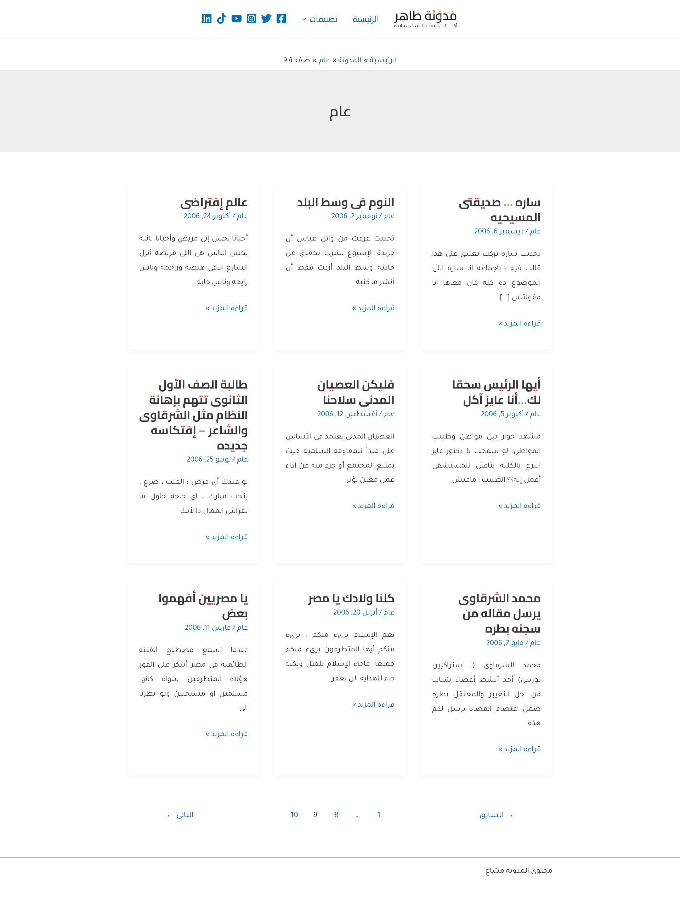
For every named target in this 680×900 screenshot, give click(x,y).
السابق (497, 816)
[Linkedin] (207, 18)
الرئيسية (366, 19)
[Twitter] (266, 18)
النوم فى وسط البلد (346, 202)
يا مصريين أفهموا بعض (203, 605)
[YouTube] (236, 18)
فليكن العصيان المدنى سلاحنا (356, 392)
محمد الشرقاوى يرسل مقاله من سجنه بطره (499, 613)
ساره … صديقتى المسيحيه (500, 209)
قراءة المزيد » (519, 326)
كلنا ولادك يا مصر (351, 598)
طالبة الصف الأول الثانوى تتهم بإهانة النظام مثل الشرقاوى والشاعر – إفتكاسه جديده (193, 414)
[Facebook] (281, 18)
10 (294, 816)
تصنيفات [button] (323, 19)
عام (535, 232)
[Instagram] (251, 18)
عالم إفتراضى (214, 202)
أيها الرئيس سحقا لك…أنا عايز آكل (496, 392)
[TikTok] (221, 18)
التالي (179, 816)
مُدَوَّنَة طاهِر (426, 15)
